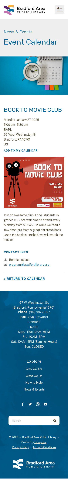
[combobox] (29, 420)
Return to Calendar (26, 279)
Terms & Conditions (44, 447)
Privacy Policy (20, 447)
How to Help (34, 382)
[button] (59, 9)
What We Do (34, 376)
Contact (34, 322)
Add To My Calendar (21, 150)
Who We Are (34, 369)
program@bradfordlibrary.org (29, 264)
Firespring (40, 442)
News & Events (34, 389)
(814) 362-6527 (39, 312)
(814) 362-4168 (38, 317)
